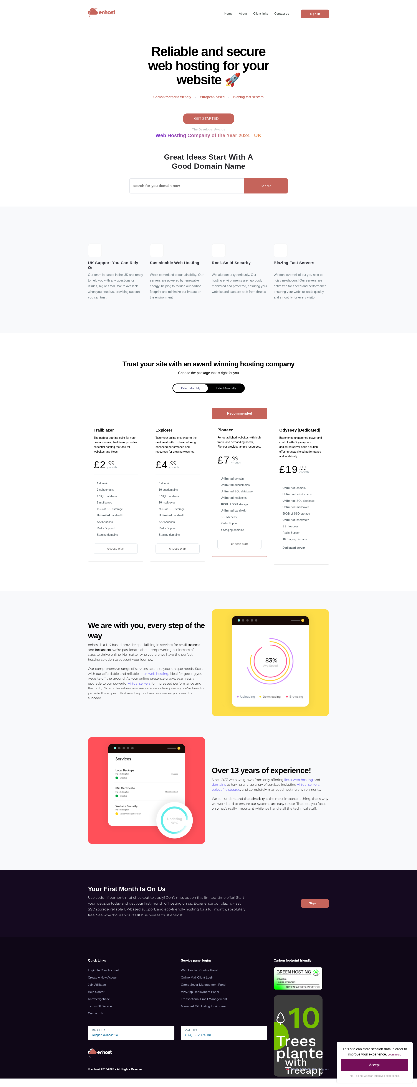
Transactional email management (204, 999)
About (243, 13)
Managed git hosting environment (204, 1006)
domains (219, 784)
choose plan (115, 548)
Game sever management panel (203, 984)
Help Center (96, 992)
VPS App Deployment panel (200, 992)
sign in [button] (315, 13)
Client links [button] (260, 13)
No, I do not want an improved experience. (375, 1075)
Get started (207, 118)
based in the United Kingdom (309, 1069)
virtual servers (139, 683)
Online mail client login (197, 977)
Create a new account (103, 977)
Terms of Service (100, 1006)
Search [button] (266, 186)
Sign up (315, 903)
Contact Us (95, 1013)
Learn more (394, 1054)
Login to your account (103, 970)
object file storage (226, 789)
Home (228, 13)
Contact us (281, 13)
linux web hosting (154, 674)
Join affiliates (97, 984)
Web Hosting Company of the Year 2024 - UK (208, 135)
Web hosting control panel (199, 970)
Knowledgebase (99, 999)
